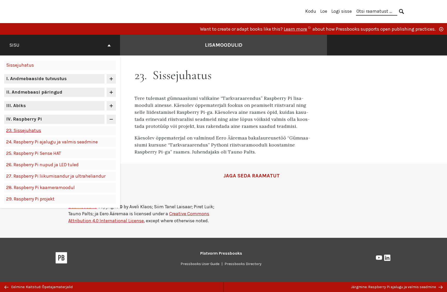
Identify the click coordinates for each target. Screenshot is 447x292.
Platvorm (221, 253)
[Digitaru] (77, 11)
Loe (323, 11)
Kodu (310, 11)
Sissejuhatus (20, 65)
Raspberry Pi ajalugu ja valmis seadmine (52, 142)
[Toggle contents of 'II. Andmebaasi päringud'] (111, 92)
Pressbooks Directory (243, 264)
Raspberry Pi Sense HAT (33, 153)
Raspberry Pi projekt (30, 199)
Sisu (14, 45)
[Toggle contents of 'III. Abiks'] (111, 105)
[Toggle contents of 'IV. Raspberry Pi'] (111, 119)
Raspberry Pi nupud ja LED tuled (42, 165)
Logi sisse (341, 11)
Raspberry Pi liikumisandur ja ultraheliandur (56, 176)
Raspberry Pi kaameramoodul (40, 187)
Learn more (297, 29)
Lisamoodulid (223, 45)
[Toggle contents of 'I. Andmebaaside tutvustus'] (111, 79)
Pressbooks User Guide (200, 264)
